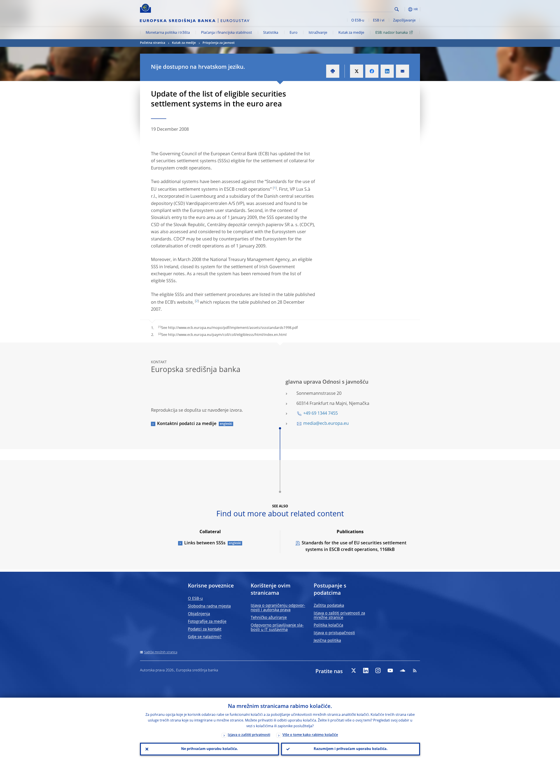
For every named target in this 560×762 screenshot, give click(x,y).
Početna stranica (152, 42)
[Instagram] (378, 670)
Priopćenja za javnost (219, 42)
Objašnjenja (199, 614)
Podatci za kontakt (204, 629)
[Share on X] (356, 71)
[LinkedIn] (365, 670)
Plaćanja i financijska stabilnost (226, 33)
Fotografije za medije (207, 622)
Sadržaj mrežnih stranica (160, 652)
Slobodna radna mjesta (209, 606)
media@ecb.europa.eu (326, 424)
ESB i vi (378, 20)
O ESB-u (357, 20)
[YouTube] (390, 670)
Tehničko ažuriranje (269, 618)
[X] (353, 670)
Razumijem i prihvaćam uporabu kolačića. (351, 749)
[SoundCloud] (402, 670)
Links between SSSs (205, 543)
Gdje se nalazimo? (204, 637)
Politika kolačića (328, 625)
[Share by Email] (402, 71)
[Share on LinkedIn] (387, 71)
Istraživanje (318, 33)
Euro (294, 33)
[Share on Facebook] (371, 71)
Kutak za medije (351, 33)
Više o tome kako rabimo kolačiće (310, 735)
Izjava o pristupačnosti (334, 633)
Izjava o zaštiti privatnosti (249, 735)
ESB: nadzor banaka (391, 33)
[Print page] (332, 71)
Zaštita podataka (329, 606)
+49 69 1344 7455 (320, 413)
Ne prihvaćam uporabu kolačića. (209, 749)
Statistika (270, 33)
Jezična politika (327, 641)
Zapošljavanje (404, 20)
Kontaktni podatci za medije (187, 424)
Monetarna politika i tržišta (168, 33)
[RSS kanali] (415, 670)
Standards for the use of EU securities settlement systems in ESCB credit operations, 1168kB (354, 546)
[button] (404, 9)
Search (396, 9)
